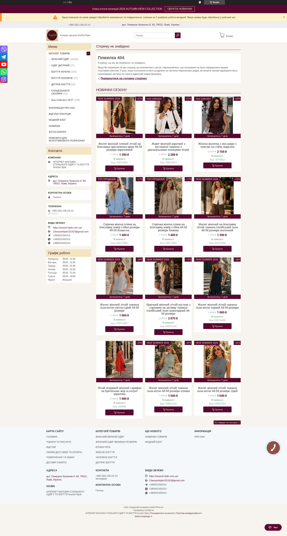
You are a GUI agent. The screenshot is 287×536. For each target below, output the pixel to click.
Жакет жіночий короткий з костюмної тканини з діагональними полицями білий (168, 146)
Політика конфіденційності (189, 513)
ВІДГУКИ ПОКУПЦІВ (60, 114)
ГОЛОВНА (51, 436)
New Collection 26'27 (62, 100)
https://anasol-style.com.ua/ (67, 227)
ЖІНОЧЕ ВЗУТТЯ (105, 452)
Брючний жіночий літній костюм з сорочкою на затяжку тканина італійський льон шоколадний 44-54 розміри (168, 309)
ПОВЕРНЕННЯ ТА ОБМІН (60, 457)
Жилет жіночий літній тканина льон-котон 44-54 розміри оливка (168, 390)
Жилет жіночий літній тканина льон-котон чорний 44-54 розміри (217, 306)
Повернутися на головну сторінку (124, 78)
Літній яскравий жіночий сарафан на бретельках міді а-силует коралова (119, 391)
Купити (121, 168)
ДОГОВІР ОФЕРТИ (56, 462)
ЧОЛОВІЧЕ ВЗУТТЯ (106, 457)
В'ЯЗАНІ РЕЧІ (103, 447)
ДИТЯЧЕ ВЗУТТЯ (60, 84)
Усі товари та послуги (226, 422)
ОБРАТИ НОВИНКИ (179, 8)
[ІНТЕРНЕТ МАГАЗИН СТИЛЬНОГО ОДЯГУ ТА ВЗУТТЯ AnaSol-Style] (52, 35)
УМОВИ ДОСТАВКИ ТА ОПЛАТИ (64, 452)
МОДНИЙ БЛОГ (57, 120)
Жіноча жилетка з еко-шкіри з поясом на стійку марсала (217, 145)
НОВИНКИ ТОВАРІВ (156, 436)
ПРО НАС (199, 436)
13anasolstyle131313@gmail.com (71, 231)
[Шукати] (178, 35)
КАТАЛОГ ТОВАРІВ (59, 53)
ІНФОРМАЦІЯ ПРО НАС (62, 108)
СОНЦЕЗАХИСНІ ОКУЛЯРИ (60, 92)
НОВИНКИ (54, 126)
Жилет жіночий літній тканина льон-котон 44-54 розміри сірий (217, 390)
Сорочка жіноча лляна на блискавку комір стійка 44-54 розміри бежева (168, 227)
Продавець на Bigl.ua (144, 510)
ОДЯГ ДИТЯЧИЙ (60, 65)
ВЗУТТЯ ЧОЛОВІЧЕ (62, 78)
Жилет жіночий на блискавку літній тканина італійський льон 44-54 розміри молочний (217, 227)
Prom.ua (159, 507)
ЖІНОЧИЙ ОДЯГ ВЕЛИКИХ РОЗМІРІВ (116, 442)
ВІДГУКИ (51, 447)
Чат (276, 527)
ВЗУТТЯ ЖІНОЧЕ (60, 71)
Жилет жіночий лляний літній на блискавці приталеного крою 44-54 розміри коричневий (119, 146)
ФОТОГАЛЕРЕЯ (57, 132)
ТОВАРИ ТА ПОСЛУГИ (58, 442)
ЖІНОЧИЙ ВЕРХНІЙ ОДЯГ (110, 436)
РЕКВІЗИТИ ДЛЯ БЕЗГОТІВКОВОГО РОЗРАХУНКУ (67, 139)
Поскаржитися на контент (162, 513)
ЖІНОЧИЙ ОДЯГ (60, 59)
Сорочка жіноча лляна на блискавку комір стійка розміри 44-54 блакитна (119, 227)
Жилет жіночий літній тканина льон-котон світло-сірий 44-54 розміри (119, 307)
